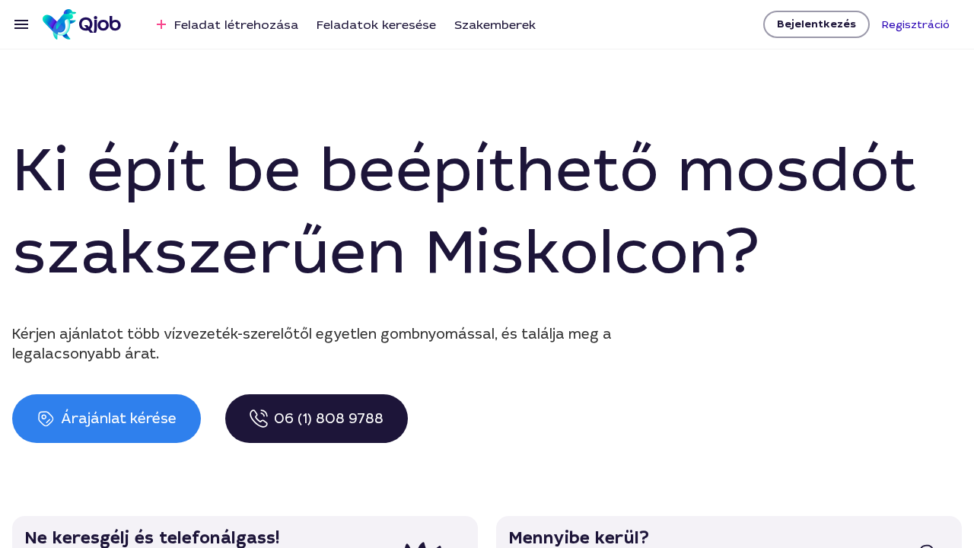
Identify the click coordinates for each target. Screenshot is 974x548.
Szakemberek (495, 25)
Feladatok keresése (376, 25)
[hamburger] (21, 24)
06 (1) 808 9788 (329, 418)
